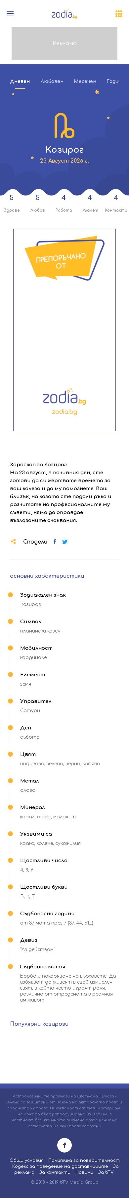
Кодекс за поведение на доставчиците (60, 1166)
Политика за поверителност (84, 1160)
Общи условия (26, 1160)
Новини (84, 1172)
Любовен (52, 81)
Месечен (85, 81)
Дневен (20, 81)
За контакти (54, 1172)
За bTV (105, 1172)
